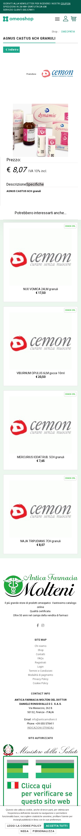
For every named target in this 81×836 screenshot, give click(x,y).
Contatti (40, 654)
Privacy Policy (40, 679)
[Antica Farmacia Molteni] (18, 19)
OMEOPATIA (68, 31)
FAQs (41, 658)
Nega (24, 831)
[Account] (66, 19)
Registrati (40, 662)
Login (40, 666)
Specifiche (35, 184)
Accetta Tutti (57, 825)
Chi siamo (40, 646)
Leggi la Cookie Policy (24, 825)
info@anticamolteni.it (44, 719)
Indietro (13, 49)
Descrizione (16, 184)
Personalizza (43, 831)
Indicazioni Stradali (40, 727)
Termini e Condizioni (40, 670)
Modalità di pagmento (40, 675)
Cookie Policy (40, 683)
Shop (54, 31)
